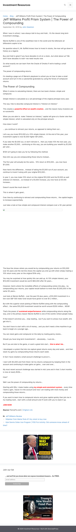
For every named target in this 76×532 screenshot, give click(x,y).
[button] (65, 5)
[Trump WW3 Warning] (38, 459)
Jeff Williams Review (14, 416)
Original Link (28, 410)
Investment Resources (16, 4)
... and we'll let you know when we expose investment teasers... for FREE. (32, 476)
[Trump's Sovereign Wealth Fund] (38, 519)
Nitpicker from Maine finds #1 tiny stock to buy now (26, 419)
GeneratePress (53, 529)
